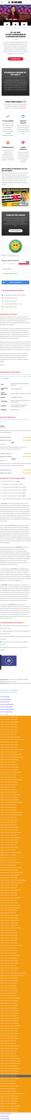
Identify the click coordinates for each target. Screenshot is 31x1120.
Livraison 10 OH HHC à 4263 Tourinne (9, 819)
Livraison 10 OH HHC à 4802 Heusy (8, 1040)
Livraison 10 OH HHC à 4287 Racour (8, 825)
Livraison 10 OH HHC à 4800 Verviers (8, 1035)
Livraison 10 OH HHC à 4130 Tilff (7, 762)
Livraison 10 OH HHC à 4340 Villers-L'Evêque (10, 832)
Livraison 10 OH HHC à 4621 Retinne (8, 933)
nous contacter (6, 378)
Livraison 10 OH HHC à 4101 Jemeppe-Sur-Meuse (11, 749)
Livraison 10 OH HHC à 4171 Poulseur (9, 782)
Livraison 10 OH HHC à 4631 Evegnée (9, 943)
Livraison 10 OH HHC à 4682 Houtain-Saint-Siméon (12, 975)
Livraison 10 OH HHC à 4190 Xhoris (8, 789)
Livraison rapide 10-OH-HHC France (8, 692)
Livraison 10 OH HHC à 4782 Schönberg (9, 1023)
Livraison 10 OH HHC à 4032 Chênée (8, 727)
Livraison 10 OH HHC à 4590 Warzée (8, 910)
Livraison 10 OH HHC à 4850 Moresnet (9, 1066)
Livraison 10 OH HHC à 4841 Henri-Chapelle (10, 1061)
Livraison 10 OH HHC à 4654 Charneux (9, 960)
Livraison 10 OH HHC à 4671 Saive (8, 965)
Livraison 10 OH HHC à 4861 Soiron (8, 1076)
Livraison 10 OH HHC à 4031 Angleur (8, 724)
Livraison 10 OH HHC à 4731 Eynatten (9, 1005)
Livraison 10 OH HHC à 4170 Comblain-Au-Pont (11, 779)
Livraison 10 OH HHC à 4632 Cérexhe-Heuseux (11, 945)
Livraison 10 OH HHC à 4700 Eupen (8, 985)
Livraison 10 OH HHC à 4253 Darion (8, 807)
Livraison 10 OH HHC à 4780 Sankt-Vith (9, 1020)
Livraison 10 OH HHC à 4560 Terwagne (9, 902)
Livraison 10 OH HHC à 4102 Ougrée (8, 752)
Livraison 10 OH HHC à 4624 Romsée (8, 938)
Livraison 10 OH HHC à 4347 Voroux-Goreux (10, 837)
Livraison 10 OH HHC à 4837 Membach (9, 1056)
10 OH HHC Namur (4, 1116)
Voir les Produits (15, 674)
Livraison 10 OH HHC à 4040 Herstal (8, 729)
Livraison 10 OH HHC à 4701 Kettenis (8, 988)
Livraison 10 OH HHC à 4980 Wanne (8, 1103)
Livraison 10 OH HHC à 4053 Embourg (9, 744)
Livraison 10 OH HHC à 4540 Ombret (8, 895)
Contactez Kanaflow (15, 230)
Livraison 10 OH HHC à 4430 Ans (7, 857)
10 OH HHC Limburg (5, 701)
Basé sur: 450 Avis (11, 263)
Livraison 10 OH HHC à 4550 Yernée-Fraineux (10, 897)
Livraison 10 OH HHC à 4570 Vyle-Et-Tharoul (10, 905)
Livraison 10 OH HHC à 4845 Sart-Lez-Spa (10, 1063)
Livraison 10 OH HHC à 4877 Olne (8, 1081)
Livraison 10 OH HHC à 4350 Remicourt (9, 840)
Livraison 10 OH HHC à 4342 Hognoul (9, 835)
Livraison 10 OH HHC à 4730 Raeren (8, 1003)
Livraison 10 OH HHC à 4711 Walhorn (8, 993)
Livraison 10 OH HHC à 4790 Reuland (8, 1030)
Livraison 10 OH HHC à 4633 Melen (8, 948)
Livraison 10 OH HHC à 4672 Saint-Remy (9, 968)
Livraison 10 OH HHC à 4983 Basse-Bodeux (10, 1106)
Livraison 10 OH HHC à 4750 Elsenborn (9, 1008)
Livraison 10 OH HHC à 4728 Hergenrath (9, 1000)
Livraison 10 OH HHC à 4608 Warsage (9, 925)
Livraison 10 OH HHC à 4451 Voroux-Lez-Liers (11, 867)
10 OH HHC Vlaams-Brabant (6, 706)
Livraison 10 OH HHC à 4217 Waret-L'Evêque (10, 794)
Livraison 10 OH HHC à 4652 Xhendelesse (10, 955)
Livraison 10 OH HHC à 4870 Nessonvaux (9, 1078)
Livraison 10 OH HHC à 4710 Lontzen (8, 990)
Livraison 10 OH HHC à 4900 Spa (7, 1088)
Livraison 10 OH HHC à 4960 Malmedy (9, 1098)
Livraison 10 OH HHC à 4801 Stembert (9, 1038)
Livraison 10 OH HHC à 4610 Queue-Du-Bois (10, 927)
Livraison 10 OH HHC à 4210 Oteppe (8, 792)
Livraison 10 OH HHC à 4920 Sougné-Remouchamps (12, 1093)
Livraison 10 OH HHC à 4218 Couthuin (9, 797)
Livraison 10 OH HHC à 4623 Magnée (8, 935)
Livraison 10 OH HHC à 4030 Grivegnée (9, 722)
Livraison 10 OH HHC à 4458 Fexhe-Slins (9, 875)
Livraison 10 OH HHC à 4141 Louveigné (9, 767)
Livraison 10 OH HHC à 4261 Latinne (8, 817)
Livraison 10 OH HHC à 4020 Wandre (8, 719)
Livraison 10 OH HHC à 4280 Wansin (8, 822)
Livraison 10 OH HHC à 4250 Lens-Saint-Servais (11, 802)
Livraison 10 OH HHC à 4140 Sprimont (9, 764)
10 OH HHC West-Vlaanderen (7, 709)
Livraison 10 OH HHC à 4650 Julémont (9, 950)
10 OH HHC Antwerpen (5, 699)
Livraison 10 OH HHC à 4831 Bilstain (8, 1051)
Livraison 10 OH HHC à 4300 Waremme (9, 827)
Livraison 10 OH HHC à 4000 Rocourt (8, 717)
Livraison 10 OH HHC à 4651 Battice (8, 953)
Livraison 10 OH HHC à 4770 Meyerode (9, 1015)
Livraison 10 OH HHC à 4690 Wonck (8, 983)
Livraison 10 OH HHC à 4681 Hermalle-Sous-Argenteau (13, 973)
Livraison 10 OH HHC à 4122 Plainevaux (9, 759)
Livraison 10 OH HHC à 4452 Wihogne (9, 870)
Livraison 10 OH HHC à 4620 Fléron (8, 930)
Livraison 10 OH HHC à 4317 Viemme (8, 830)
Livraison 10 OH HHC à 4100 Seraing (8, 747)
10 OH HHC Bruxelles (5, 696)
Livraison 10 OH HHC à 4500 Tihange (8, 885)
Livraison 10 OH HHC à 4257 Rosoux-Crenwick (11, 812)
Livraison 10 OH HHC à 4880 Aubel (8, 1083)
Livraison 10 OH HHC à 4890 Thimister (9, 1086)
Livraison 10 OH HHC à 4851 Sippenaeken (10, 1068)
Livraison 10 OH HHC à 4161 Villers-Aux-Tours (10, 772)
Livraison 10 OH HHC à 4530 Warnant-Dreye (10, 890)
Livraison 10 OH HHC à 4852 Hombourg (9, 1071)
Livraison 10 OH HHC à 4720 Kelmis (8, 995)
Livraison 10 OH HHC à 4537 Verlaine (8, 892)
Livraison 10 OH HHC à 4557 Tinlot (8, 900)
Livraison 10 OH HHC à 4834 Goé (7, 1053)
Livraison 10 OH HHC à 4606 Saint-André (9, 920)
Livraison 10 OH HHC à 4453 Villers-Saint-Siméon (11, 872)
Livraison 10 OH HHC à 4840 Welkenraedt (10, 1058)
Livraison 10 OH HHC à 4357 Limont (8, 845)
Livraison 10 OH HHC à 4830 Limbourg (9, 1048)
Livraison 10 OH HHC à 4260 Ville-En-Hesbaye (10, 814)
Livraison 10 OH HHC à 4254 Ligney (8, 809)
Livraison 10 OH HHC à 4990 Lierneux (8, 1111)
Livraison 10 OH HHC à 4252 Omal (8, 804)
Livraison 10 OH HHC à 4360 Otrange (8, 847)
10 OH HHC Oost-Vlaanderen (7, 704)
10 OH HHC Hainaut (4, 1118)
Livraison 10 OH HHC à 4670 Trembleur (9, 963)
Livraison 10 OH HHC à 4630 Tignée (8, 940)
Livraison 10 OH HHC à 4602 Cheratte (8, 917)
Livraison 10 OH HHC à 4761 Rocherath (9, 1013)
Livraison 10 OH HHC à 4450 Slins (8, 865)
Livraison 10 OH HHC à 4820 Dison (8, 1043)
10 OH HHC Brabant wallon (6, 712)
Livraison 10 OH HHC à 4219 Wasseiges (9, 799)
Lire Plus (2, 365)
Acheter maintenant (15, 282)
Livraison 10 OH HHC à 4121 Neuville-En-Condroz (11, 757)
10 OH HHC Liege (4, 714)
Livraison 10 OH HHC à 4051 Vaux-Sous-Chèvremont (12, 739)
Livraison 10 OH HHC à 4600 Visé (8, 912)
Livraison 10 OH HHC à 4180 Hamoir (8, 784)
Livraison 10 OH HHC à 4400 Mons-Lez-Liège (10, 852)
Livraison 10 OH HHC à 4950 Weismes (9, 1096)
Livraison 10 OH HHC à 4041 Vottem (8, 732)
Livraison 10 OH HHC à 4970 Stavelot (8, 1101)
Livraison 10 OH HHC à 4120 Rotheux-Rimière (10, 754)
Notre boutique (15, 58)
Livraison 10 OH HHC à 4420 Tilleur (8, 855)
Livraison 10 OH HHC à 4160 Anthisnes (9, 769)
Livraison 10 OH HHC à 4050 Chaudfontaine (10, 737)
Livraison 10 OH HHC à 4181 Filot (8, 787)
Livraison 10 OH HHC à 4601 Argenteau (9, 915)
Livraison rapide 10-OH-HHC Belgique (9, 690)
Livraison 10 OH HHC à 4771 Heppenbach (10, 1018)
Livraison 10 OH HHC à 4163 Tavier (8, 777)
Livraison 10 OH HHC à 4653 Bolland (8, 958)
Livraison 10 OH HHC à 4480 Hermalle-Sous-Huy (11, 882)
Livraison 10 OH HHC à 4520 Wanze (8, 887)
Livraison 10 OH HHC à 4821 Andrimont (9, 1046)
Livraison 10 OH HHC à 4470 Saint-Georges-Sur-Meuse (13, 880)
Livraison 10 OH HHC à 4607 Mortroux (9, 922)
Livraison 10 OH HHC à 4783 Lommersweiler (10, 1025)
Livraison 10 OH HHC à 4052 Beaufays (9, 742)
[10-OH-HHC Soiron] (18, 2)
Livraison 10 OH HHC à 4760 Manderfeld (9, 1010)
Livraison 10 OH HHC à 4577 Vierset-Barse (10, 907)
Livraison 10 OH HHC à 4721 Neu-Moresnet (10, 998)
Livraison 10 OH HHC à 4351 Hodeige (9, 842)
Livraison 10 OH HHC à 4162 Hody (8, 774)
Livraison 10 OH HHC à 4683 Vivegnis (9, 978)
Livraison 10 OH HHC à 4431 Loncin (8, 860)
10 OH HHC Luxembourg (6, 1113)
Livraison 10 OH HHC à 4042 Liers (8, 734)
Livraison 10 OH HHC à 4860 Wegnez (8, 1073)
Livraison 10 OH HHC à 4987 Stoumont (9, 1108)
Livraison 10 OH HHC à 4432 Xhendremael (10, 862)
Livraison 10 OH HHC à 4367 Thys (8, 850)
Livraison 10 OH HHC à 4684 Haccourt (9, 980)
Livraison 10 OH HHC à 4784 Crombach (9, 1028)
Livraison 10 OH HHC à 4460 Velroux (8, 877)
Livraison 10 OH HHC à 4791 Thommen (9, 1033)
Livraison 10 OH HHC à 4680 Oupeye (8, 970)
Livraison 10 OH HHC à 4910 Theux (8, 1091)
